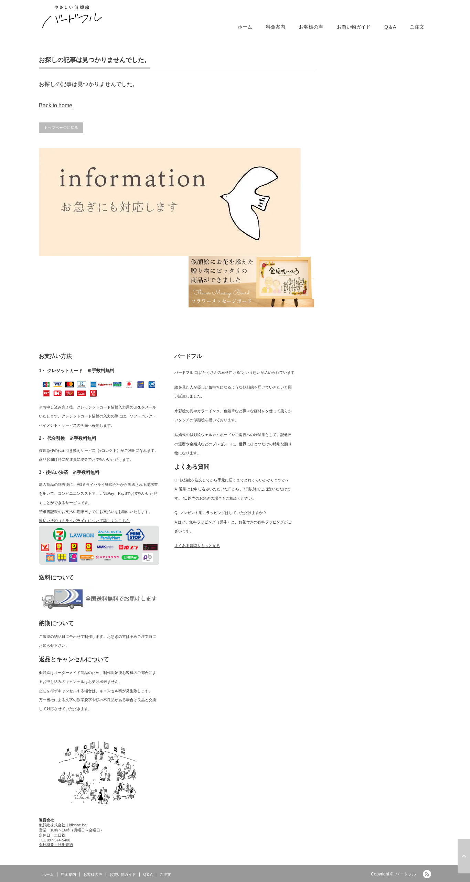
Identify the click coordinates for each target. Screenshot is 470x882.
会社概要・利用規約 (56, 844)
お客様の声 (311, 27)
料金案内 (275, 27)
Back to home (55, 105)
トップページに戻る (61, 128)
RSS (427, 874)
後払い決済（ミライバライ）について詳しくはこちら (84, 521)
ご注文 (417, 27)
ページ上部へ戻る (464, 856)
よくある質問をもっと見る (197, 546)
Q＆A (390, 27)
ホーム (245, 27)
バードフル (405, 874)
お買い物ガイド (354, 27)
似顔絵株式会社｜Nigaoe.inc (63, 825)
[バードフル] (72, 16)
